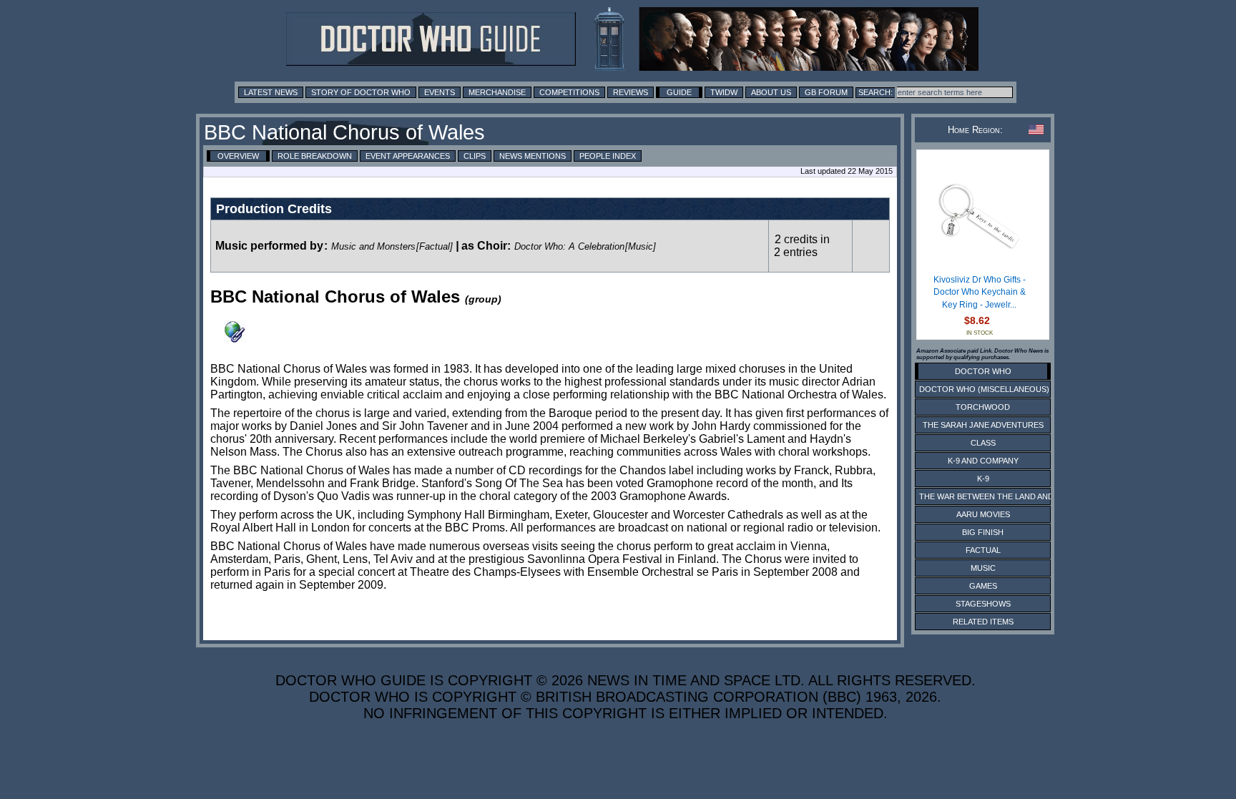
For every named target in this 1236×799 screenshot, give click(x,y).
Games (983, 586)
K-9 (983, 478)
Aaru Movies (983, 514)
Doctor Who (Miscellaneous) (984, 389)
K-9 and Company (983, 460)
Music (983, 568)
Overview (238, 156)
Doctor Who (983, 371)
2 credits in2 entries (802, 245)
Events (439, 92)
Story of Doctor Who (361, 92)
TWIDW (723, 92)
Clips (475, 156)
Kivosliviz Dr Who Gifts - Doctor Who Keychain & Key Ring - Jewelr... (979, 292)
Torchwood (983, 407)
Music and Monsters (373, 246)
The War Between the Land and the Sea (1004, 496)
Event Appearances (408, 156)
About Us (771, 92)
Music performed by (269, 246)
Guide (679, 92)
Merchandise (497, 92)
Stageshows (983, 603)
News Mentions (532, 156)
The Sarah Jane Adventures (983, 425)
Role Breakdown (315, 156)
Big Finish (983, 532)
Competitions (569, 92)
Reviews (630, 92)
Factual (983, 550)
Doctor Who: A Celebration (569, 246)
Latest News (271, 92)
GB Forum (826, 92)
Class (983, 442)
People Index (607, 156)
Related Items (983, 621)
